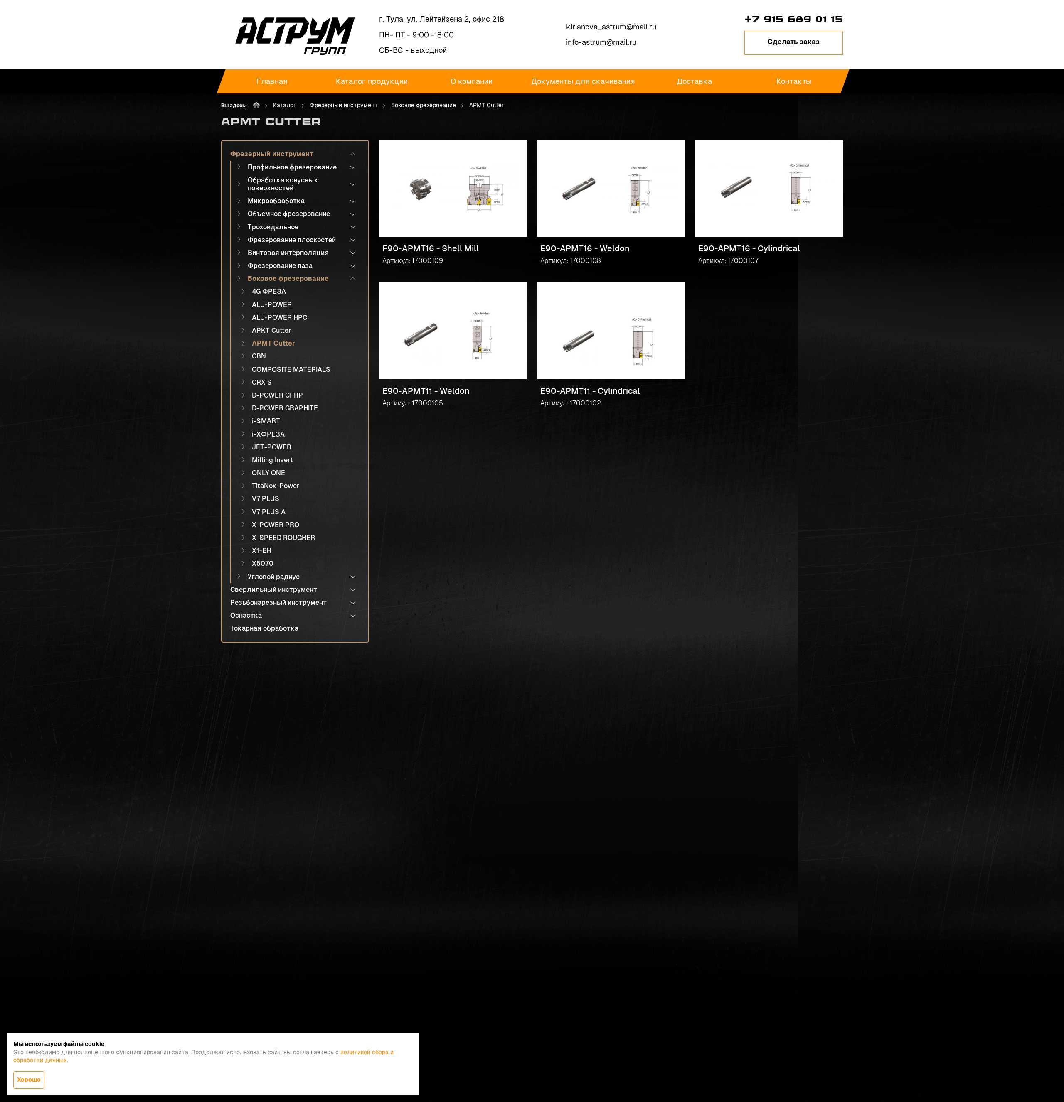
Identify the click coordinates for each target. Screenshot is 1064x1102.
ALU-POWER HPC (279, 318)
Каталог (284, 105)
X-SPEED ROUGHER (283, 538)
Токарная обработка (264, 628)
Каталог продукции (372, 81)
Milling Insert (272, 460)
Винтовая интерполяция (288, 253)
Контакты (794, 81)
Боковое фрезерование (423, 105)
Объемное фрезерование (289, 214)
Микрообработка (276, 201)
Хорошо (29, 1079)
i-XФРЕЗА (268, 434)
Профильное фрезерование (292, 167)
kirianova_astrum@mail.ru (611, 26)
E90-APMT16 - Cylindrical (749, 248)
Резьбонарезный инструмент (278, 602)
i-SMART (266, 421)
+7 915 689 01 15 (793, 19)
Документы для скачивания (583, 81)
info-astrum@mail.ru (601, 42)
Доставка (694, 81)
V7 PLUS (265, 499)
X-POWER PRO (275, 525)
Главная (272, 81)
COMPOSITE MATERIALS (291, 369)
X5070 (262, 563)
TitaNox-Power (275, 486)
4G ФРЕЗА (269, 291)
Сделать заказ (794, 42)
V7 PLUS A (269, 512)
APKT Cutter (271, 330)
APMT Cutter (273, 343)
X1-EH (261, 551)
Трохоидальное (273, 227)
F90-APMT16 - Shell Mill (430, 248)
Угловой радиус (274, 577)
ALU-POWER (272, 305)
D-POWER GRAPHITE (285, 408)
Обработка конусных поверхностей (283, 184)
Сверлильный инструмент (273, 590)
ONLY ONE (268, 473)
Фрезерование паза (280, 266)
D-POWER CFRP (277, 395)
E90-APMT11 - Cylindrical (590, 390)
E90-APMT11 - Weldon (426, 390)
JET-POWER (271, 447)
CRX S (262, 382)
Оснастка (246, 615)
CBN (259, 356)
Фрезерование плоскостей (292, 240)
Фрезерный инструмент (344, 105)
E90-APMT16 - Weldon (585, 248)
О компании (472, 81)
